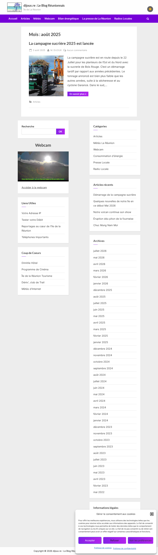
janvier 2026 (100, 283)
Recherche (28, 126)
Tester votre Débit (32, 219)
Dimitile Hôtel (29, 262)
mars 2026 (99, 270)
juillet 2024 (99, 381)
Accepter (90, 540)
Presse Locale (101, 162)
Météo (37, 18)
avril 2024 (99, 400)
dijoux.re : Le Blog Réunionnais (44, 5)
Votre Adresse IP (31, 213)
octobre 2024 (101, 361)
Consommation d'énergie (108, 155)
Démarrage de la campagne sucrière (114, 194)
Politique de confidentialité (124, 548)
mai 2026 (98, 257)
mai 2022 (98, 492)
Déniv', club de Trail (33, 282)
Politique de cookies (103, 548)
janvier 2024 (100, 420)
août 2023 (99, 453)
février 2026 (100, 277)
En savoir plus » (79, 94)
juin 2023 (98, 466)
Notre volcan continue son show (112, 212)
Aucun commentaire (77, 50)
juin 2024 (98, 387)
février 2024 (100, 413)
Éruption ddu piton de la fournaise (113, 218)
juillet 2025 (99, 303)
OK (60, 131)
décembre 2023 (102, 426)
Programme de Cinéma (35, 269)
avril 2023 (99, 479)
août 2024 (99, 374)
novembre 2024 (102, 355)
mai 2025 (98, 316)
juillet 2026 (99, 250)
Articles (25, 18)
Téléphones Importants (35, 237)
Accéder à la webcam (34, 187)
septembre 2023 (103, 446)
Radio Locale (100, 168)
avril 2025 (99, 322)
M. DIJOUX (56, 50)
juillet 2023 (99, 459)
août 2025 (99, 296)
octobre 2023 (101, 439)
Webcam (49, 18)
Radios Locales (123, 18)
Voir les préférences (140, 540)
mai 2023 (98, 472)
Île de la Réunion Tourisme (37, 275)
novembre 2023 (102, 433)
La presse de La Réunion (96, 18)
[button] (151, 514)
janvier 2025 (100, 342)
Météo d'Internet (31, 288)
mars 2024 (99, 407)
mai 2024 (98, 394)
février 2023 (100, 485)
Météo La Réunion (103, 143)
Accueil (12, 18)
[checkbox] (150, 9)
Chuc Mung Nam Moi (105, 225)
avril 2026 (99, 264)
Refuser (114, 540)
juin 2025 (98, 309)
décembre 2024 (102, 348)
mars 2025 (99, 329)
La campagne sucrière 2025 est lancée (61, 43)
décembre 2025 (102, 289)
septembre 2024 (103, 368)
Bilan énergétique (68, 18)
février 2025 (100, 335)
